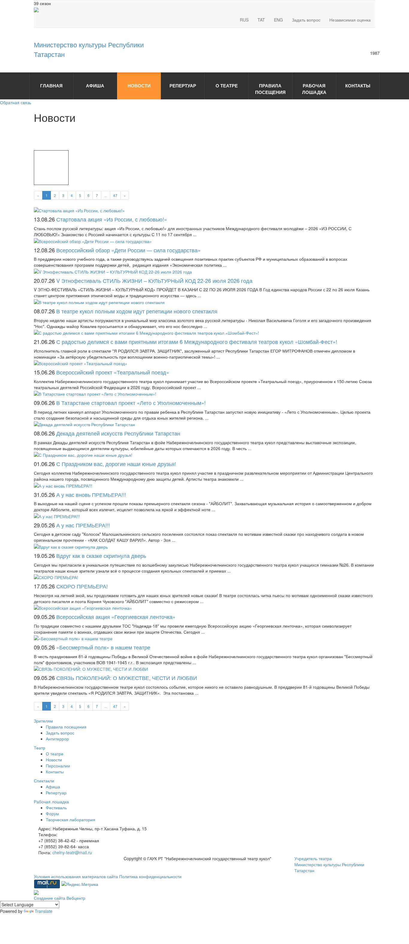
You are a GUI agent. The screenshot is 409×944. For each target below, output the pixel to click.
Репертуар (56, 793)
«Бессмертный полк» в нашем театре (103, 647)
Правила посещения (66, 727)
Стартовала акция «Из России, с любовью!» (111, 219)
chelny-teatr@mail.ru (72, 852)
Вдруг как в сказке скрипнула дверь (101, 555)
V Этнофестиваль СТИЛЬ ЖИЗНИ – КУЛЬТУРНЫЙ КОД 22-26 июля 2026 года (154, 280)
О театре (54, 754)
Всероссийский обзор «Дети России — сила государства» (128, 250)
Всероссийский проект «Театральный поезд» (112, 372)
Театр (39, 748)
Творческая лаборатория (70, 819)
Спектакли (44, 781)
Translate (43, 911)
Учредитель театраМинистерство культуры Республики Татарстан (329, 864)
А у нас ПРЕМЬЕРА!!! (83, 525)
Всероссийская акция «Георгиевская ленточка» (115, 616)
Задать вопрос (306, 20)
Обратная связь (15, 102)
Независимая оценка (350, 20)
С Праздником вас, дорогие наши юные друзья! (116, 464)
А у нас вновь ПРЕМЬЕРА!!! (91, 494)
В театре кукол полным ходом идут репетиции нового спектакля (136, 311)
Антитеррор (57, 739)
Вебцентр (75, 898)
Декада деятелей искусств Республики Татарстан (118, 433)
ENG (278, 20)
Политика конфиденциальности (150, 876)
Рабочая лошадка (51, 802)
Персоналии (58, 766)
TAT (261, 20)
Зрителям (43, 721)
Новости (54, 760)
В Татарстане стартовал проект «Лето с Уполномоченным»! (131, 402)
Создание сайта (50, 898)
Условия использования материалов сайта (76, 876)
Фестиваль (56, 808)
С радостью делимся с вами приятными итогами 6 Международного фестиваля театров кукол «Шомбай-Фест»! (196, 341)
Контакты (55, 772)
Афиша (53, 787)
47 (115, 195)
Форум (52, 813)
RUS (244, 20)
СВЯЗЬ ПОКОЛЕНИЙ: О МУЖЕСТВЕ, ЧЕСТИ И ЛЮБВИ (126, 678)
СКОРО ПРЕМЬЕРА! (82, 586)
